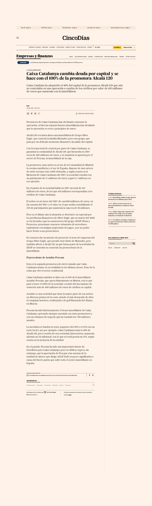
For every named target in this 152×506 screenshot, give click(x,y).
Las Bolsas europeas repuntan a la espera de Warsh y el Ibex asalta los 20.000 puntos (56, 62)
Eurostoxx (117, 247)
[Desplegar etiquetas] (93, 385)
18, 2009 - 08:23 (33, 108)
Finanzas (68, 385)
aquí (69, 395)
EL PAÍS (96, 46)
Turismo (121, 56)
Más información (31, 395)
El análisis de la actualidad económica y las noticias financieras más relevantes (53, 375)
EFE (27, 106)
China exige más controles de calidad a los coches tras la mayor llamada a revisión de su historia (121, 214)
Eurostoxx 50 (91, 27)
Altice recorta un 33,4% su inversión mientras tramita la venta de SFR (121, 205)
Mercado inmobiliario (111, 56)
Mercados (45, 47)
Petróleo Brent (66, 27)
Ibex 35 (23, 27)
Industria (55, 385)
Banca (71, 56)
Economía (52, 47)
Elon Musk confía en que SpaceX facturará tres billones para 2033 (122, 198)
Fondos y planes (70, 47)
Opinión (89, 47)
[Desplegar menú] (17, 38)
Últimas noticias (81, 47)
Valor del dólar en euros (117, 27)
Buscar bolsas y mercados (118, 238)
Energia (90, 56)
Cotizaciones (60, 47)
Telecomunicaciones (81, 56)
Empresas (40, 385)
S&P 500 (44, 27)
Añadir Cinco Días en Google (85, 113)
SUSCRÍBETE (117, 47)
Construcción (98, 56)
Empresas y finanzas (35, 47)
